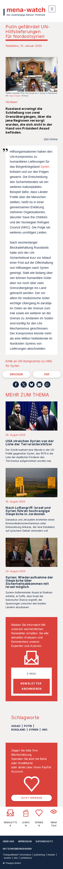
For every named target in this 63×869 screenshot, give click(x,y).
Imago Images (14, 96)
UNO (44, 729)
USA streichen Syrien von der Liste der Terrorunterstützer (30, 442)
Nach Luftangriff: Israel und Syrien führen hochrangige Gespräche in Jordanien (28, 511)
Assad (15, 725)
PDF (47, 374)
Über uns (8, 841)
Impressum (24, 841)
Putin (28, 725)
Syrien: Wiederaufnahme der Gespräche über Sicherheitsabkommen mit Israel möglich (29, 582)
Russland (18, 729)
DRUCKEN (16, 374)
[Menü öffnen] (52, 9)
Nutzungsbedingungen (17, 848)
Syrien (44, 166)
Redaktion (12, 46)
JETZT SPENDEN (31, 798)
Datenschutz (44, 841)
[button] (16, 384)
